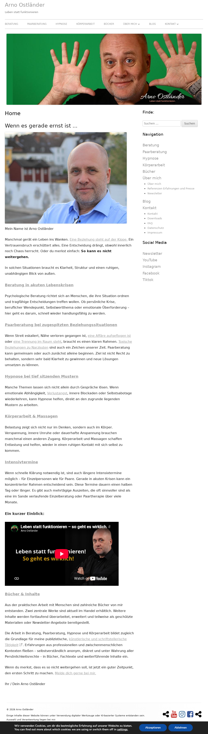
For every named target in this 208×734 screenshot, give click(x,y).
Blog (152, 24)
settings (122, 729)
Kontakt (170, 24)
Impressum (154, 232)
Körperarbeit (85, 24)
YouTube (150, 260)
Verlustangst (57, 393)
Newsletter (154, 193)
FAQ (150, 223)
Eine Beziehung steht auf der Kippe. (99, 239)
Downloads (154, 218)
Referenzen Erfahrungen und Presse (170, 188)
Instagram (152, 266)
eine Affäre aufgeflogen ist (109, 336)
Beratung (11, 24)
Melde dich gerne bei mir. (75, 673)
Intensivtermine (21, 462)
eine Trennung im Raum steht (37, 342)
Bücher (109, 24)
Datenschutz (155, 227)
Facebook (151, 273)
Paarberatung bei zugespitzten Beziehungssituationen (61, 325)
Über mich (130, 24)
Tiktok (148, 280)
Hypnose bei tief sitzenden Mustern (41, 376)
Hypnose (61, 24)
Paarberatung (37, 24)
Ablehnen (180, 728)
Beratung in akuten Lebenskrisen (39, 285)
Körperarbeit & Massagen (31, 416)
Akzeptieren (153, 728)
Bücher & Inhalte (22, 594)
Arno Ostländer (25, 5)
